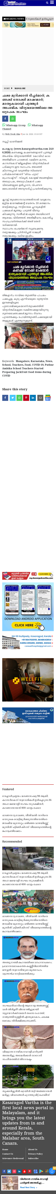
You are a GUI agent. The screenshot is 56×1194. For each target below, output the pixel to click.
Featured (8, 789)
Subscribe (33, 1158)
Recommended (12, 841)
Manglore (20, 89)
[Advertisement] (28, 56)
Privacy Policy (35, 1154)
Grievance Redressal (13, 1158)
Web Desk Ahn (12, 134)
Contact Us (7, 1154)
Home (7, 89)
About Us (32, 1150)
